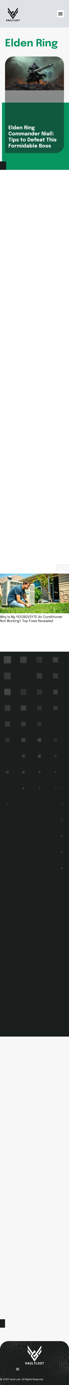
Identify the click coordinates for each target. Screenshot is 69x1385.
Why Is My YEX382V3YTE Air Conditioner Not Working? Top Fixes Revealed (31, 619)
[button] (60, 13)
